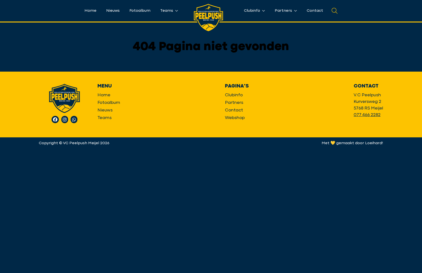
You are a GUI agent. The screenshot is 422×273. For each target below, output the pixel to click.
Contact (315, 10)
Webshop (235, 118)
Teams (167, 10)
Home (90, 10)
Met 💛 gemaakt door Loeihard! (352, 143)
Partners (284, 10)
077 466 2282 (367, 115)
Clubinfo (252, 10)
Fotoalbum (139, 10)
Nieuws (113, 10)
